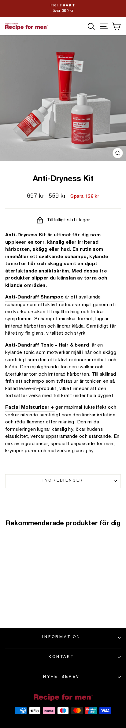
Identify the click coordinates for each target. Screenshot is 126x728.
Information (61, 637)
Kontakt (61, 657)
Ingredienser (63, 481)
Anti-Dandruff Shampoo (34, 297)
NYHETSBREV (61, 677)
